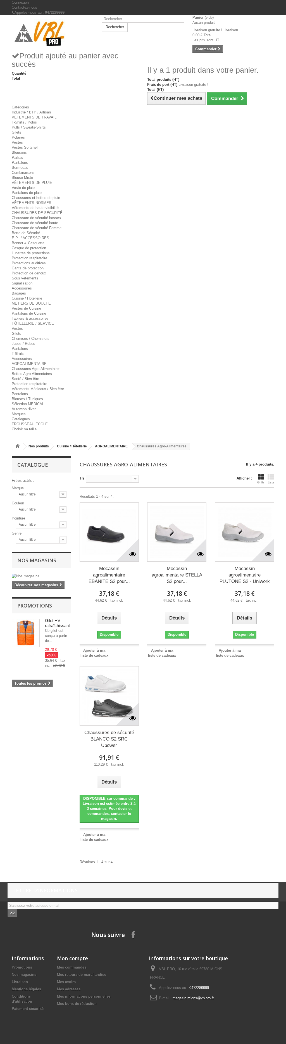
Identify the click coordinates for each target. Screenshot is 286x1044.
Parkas (17, 157)
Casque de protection (29, 248)
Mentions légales (26, 989)
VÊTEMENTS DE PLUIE (32, 183)
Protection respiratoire (29, 258)
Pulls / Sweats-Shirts (29, 127)
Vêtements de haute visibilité (35, 208)
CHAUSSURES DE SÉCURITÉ (37, 213)
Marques (19, 414)
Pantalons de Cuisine (29, 313)
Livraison (20, 982)
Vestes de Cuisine (26, 308)
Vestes (17, 142)
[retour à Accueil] (17, 446)
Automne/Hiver (24, 409)
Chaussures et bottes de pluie (36, 198)
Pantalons (20, 162)
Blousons (19, 152)
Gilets (16, 132)
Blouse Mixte (22, 177)
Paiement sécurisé (28, 1009)
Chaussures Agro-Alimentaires (36, 369)
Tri (82, 478)
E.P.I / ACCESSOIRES (30, 238)
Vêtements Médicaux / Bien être (38, 389)
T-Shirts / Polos (24, 122)
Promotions (34, 605)
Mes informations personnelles (84, 996)
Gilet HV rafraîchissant (57, 623)
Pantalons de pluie (27, 193)
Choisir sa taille (24, 429)
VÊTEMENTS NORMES (31, 203)
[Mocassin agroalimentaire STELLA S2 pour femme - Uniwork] (177, 532)
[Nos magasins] (41, 576)
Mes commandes (71, 967)
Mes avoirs (66, 982)
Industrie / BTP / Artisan (31, 112)
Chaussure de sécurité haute (35, 223)
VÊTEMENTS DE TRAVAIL (34, 117)
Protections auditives (29, 263)
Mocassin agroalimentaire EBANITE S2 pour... (109, 575)
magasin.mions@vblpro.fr (193, 998)
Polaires (18, 137)
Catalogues (21, 419)
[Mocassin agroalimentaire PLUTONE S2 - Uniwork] (244, 532)
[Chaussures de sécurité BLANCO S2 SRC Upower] (109, 696)
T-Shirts (18, 354)
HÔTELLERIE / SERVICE (33, 323)
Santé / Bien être (25, 379)
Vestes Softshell (25, 147)
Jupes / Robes (23, 343)
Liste (271, 482)
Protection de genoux (29, 273)
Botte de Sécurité (26, 233)
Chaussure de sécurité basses (36, 218)
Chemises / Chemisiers (30, 338)
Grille (260, 482)
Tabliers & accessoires (30, 318)
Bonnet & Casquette (28, 243)
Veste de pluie (23, 188)
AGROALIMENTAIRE (29, 364)
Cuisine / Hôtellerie (27, 298)
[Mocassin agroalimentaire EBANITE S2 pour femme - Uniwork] (109, 532)
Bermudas (20, 167)
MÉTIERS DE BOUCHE (31, 303)
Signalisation (22, 283)
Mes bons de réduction (77, 1004)
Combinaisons (23, 172)
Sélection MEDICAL (28, 404)
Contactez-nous (24, 7)
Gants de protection (28, 268)
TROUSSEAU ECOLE (30, 424)
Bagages (19, 293)
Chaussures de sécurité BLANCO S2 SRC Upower (109, 739)
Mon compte (72, 958)
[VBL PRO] (53, 33)
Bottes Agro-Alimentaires (32, 374)
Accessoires (22, 288)
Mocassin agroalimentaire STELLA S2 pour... (177, 575)
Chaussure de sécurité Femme (36, 228)
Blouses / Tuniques (27, 399)
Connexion (20, 2)
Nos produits (38, 446)
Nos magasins (36, 560)
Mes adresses (68, 989)
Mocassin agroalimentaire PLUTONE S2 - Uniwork (245, 575)
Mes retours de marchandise (81, 974)
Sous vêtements (25, 278)
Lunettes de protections (31, 253)
